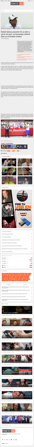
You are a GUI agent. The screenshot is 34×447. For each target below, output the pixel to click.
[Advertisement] (17, 7)
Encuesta (20, 280)
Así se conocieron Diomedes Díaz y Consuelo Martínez (13, 349)
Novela (11, 276)
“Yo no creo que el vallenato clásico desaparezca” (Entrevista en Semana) (24, 164)
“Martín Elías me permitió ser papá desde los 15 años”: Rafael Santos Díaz (24, 57)
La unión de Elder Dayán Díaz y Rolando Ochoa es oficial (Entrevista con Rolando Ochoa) (8, 163)
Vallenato (3, 279)
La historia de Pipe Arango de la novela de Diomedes (13, 410)
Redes (25, 277)
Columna (27, 277)
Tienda (18, 280)
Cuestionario (4, 280)
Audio (11, 277)
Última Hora (20, 279)
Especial (17, 273)
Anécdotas (29, 273)
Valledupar (7, 277)
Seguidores (3, 276)
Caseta (6, 279)
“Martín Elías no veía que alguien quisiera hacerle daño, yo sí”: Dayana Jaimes (8, 172)
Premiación (16, 279)
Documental (14, 277)
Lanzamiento (8, 276)
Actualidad (21, 276)
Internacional (4, 277)
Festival (24, 276)
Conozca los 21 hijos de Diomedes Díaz (10, 422)
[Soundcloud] (10, 1)
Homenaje (10, 273)
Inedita (10, 280)
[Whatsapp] (7, 1)
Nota (5, 273)
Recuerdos (14, 273)
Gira (14, 279)
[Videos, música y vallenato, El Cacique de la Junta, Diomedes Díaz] (17, 4)
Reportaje (14, 276)
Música (20, 273)
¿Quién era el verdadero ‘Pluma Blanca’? (10, 312)
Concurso (12, 280)
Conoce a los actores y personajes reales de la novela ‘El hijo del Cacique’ (17, 361)
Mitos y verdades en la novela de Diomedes (11, 385)
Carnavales (28, 279)
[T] (1, 1)
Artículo (7, 273)
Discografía (21, 277)
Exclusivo (26, 273)
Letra (8, 279)
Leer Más (13, 352)
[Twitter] (5, 1)
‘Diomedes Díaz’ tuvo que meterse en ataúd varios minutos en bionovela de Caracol (25, 59)
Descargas (23, 280)
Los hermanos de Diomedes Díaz (9, 324)
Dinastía (23, 273)
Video (3, 273)
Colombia (11, 279)
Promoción (24, 279)
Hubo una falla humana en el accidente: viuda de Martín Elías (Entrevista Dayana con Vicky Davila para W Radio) (24, 172)
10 (3, 420)
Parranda (27, 276)
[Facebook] (2, 1)
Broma (27, 280)
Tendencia (17, 276)
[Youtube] (8, 1)
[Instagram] (4, 1)
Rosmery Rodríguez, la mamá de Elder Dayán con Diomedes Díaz (15, 337)
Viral (15, 280)
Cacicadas (17, 277)
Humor (7, 280)
